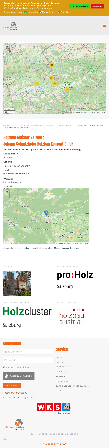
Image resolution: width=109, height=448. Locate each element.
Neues (59, 391)
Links (59, 357)
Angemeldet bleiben (18, 367)
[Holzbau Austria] (71, 316)
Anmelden (12, 385)
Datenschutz (63, 381)
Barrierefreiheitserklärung (73, 386)
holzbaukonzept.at (12, 182)
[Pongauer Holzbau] (17, 283)
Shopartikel (63, 367)
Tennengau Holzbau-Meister (24, 248)
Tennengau (74, 248)
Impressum (62, 372)
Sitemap (60, 376)
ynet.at (61, 444)
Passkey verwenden (21, 376)
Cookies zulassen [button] (79, 6)
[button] (104, 25)
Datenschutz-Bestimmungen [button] (37, 8)
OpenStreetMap (89, 112)
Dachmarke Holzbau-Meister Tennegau (53, 248)
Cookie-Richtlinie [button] (13, 8)
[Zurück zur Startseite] (10, 25)
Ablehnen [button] (97, 6)
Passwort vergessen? (15, 392)
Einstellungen (49, 12)
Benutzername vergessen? (18, 397)
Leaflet (77, 112)
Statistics (65, 12)
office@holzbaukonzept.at (16, 173)
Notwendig (32, 12)
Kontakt (61, 362)
